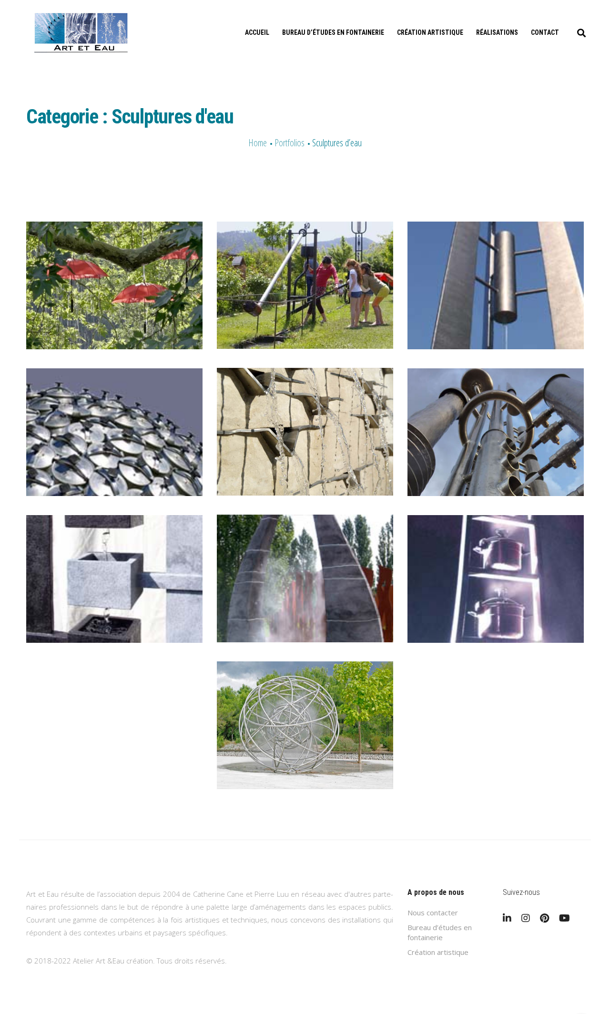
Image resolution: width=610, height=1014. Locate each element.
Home (257, 142)
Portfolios (289, 142)
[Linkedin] (507, 918)
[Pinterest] (544, 918)
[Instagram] (526, 918)
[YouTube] (564, 918)
